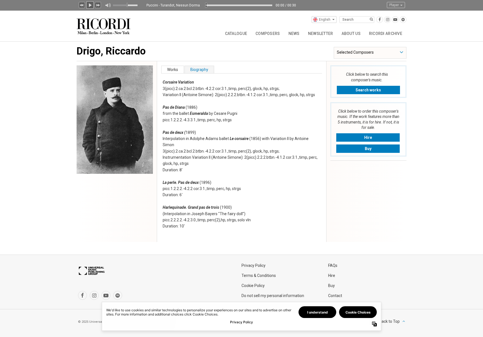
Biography (199, 69)
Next (98, 4)
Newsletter (320, 33)
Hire (368, 137)
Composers (267, 33)
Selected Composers (355, 52)
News (294, 33)
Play (90, 4)
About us (351, 33)
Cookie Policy (253, 285)
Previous (82, 4)
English (324, 20)
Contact (335, 295)
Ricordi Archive (385, 33)
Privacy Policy (254, 265)
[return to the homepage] (104, 24)
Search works (368, 90)
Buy (368, 148)
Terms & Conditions (259, 275)
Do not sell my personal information (273, 295)
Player (394, 5)
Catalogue (236, 33)
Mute (107, 5)
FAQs (332, 265)
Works (172, 69)
